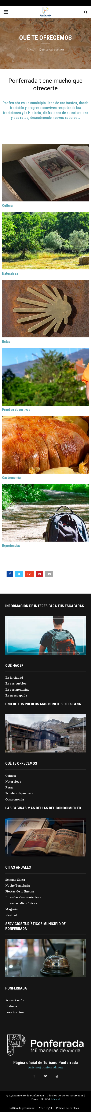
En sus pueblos (15, 683)
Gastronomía (11, 478)
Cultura (7, 206)
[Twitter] (45, 1076)
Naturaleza (10, 274)
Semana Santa (15, 880)
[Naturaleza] (45, 240)
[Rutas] (45, 308)
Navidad (11, 915)
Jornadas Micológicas (21, 903)
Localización (14, 1012)
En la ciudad (14, 677)
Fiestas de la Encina (19, 891)
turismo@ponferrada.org (45, 1067)
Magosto (11, 909)
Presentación (14, 1000)
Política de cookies (67, 1107)
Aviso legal (45, 1107)
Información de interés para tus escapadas (44, 606)
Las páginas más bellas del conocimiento (43, 808)
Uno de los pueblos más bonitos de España (43, 704)
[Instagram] (57, 1076)
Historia (11, 1006)
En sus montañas (17, 689)
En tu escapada (16, 695)
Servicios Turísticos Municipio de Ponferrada (35, 926)
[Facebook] (34, 1076)
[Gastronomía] (45, 445)
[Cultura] (45, 172)
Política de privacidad (21, 1107)
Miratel (55, 1099)
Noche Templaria (17, 885)
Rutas (6, 342)
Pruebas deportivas (16, 410)
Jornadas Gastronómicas (23, 897)
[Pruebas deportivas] (45, 376)
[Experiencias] (45, 513)
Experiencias (11, 546)
